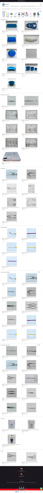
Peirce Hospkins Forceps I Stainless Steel (7, 311)
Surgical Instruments (5, 6)
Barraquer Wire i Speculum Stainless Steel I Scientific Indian (29, 207)
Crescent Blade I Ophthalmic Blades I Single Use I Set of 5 (9, 266)
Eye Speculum (11, 16)
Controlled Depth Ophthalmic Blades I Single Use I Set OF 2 (29, 238)
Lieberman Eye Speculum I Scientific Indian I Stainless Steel (10, 179)
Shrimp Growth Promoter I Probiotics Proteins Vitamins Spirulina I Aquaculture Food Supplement (30, 430)
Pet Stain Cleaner (38, 16)
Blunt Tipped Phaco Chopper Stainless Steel (8, 297)
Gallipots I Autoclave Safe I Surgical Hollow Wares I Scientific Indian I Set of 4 (31, 74)
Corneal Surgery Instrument (19, 16)
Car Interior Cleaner (34, 16)
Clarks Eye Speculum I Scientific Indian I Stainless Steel (29, 179)
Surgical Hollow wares (4, 16)
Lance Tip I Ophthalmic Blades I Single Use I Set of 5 (28, 252)
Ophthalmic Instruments (14, 6)
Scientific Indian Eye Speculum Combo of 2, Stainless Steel (29, 193)
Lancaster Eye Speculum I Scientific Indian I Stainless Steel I (10, 221)
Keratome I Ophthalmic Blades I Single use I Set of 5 (8, 238)
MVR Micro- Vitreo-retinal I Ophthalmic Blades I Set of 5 (9, 252)
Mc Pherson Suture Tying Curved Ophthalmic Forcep (9, 325)
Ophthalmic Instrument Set (7, 16)
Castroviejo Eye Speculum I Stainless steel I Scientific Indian (10, 193)
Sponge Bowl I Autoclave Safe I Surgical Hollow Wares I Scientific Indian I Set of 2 (11, 59)
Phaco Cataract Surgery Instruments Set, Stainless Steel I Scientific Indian (11, 162)
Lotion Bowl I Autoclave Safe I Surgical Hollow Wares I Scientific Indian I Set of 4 (11, 88)
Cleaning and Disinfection (32, 6)
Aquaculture (26, 16)
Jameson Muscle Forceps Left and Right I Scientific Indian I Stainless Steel (11, 398)
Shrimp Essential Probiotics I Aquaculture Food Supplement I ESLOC (11, 429)
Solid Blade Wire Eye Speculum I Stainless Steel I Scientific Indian (10, 207)
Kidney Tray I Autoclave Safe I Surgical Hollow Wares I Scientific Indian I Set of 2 (11, 74)
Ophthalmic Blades (23, 6)
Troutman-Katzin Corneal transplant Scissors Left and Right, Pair (30, 311)
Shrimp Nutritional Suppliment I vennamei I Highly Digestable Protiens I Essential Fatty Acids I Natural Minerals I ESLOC (11, 445)
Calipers (30, 16)
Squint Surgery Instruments (23, 16)
